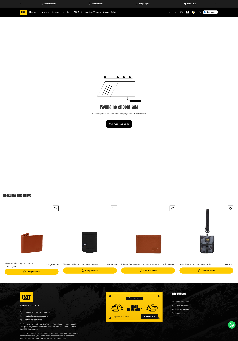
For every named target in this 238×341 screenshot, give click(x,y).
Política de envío (178, 313)
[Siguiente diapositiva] (215, 4)
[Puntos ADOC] (193, 12)
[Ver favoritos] (200, 12)
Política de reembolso (180, 305)
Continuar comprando (119, 124)
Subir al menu (134, 298)
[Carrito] (181, 12)
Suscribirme (149, 316)
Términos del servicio (180, 309)
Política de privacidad (180, 302)
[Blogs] (187, 12)
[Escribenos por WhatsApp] (232, 325)
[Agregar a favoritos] (56, 208)
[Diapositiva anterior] (21, 4)
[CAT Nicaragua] (26, 297)
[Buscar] (170, 12)
